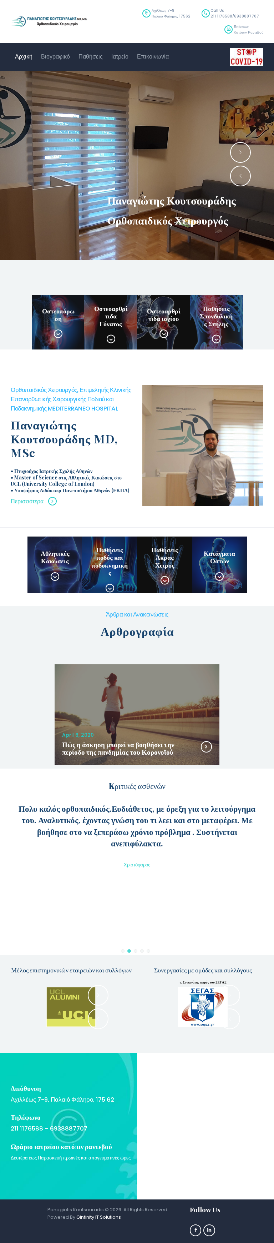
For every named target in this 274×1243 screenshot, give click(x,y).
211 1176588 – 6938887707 (49, 1128)
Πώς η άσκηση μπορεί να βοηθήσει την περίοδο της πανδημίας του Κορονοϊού (118, 748)
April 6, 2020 (78, 735)
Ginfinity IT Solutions (98, 1217)
